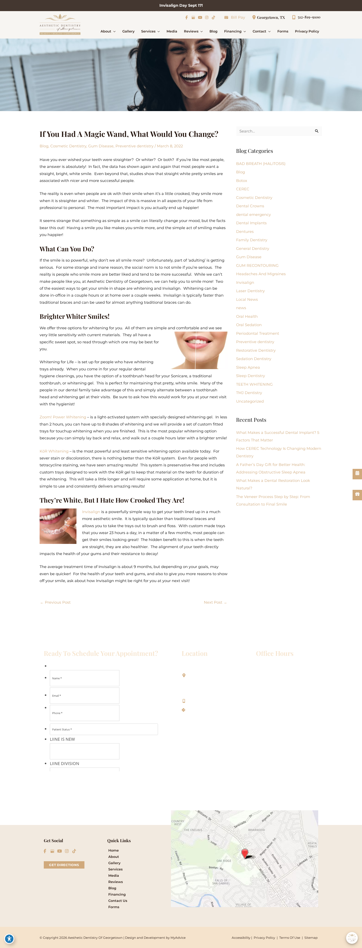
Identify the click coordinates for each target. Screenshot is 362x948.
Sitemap (311, 938)
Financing (117, 894)
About (113, 857)
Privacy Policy (264, 938)
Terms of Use (289, 938)
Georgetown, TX (271, 17)
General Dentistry (252, 248)
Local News (247, 299)
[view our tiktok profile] (213, 17)
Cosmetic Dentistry (68, 146)
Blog (44, 146)
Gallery (114, 863)
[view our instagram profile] (206, 17)
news (241, 308)
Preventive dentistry (134, 146)
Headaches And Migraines (261, 274)
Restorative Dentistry (256, 350)
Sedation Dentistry (253, 359)
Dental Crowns (250, 206)
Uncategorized (250, 401)
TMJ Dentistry (249, 392)
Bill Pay (238, 17)
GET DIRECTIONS (64, 865)
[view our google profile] (193, 17)
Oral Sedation (249, 325)
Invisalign (91, 512)
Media (113, 876)
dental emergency (253, 214)
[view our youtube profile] (200, 17)
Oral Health (247, 316)
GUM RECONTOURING (257, 265)
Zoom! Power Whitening (63, 417)
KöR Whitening (54, 451)
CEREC (242, 189)
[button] (113, 31)
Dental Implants (251, 223)
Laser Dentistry (250, 291)
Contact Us (117, 901)
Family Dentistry (251, 240)
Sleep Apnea (248, 367)
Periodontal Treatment (257, 333)
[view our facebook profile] (186, 17)
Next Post (215, 602)
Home (113, 850)
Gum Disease (101, 146)
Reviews (115, 882)
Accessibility (241, 938)
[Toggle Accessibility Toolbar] (9, 939)
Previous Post (55, 602)
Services (115, 869)
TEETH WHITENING (254, 384)
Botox (241, 180)
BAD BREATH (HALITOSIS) (261, 163)
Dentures (245, 231)
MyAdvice (178, 938)
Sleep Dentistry (250, 375)
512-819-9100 (200, 700)
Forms (113, 907)
